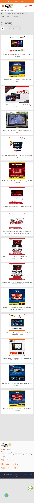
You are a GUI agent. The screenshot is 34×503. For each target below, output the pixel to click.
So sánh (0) (22, 1)
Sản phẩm (8, 13)
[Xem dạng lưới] (2, 28)
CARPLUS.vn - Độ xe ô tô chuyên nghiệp (20, 474)
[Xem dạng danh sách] (5, 28)
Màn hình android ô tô (20, 13)
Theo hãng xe (5, 16)
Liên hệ (16, 1)
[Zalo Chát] (30, 488)
